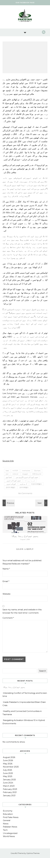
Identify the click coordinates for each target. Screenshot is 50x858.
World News (9, 836)
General (6, 820)
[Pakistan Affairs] (25, 16)
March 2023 (8, 786)
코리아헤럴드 (24, 487)
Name (6, 569)
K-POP (15, 470)
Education (8, 814)
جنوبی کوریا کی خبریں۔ (13, 481)
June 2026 (8, 760)
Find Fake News (10, 817)
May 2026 (7, 763)
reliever (15, 474)
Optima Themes (32, 853)
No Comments (25, 493)
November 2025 (11, 766)
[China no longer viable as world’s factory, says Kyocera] (41, 503)
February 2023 (10, 789)
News (5, 823)
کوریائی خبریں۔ (11, 484)
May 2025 (7, 776)
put (7, 474)
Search (42, 671)
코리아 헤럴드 (10, 487)
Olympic (37, 470)
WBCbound (36, 474)
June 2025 (8, 773)
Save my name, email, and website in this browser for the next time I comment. (22, 611)
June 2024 (8, 782)
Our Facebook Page (25, 2)
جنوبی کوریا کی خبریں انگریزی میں (27, 477)
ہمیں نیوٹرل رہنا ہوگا (25, 536)
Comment (8, 618)
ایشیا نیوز (9, 477)
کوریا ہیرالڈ (30, 481)
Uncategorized (10, 833)
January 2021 (9, 795)
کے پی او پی (23, 484)
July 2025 (7, 770)
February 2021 (10, 792)
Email (6, 581)
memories (26, 470)
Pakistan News (10, 826)
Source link (8, 461)
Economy (7, 811)
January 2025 (9, 779)
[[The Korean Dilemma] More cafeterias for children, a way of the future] (8, 503)
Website (6, 594)
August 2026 (9, 757)
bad (7, 470)
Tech (5, 830)
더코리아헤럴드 (36, 484)
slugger (25, 474)
